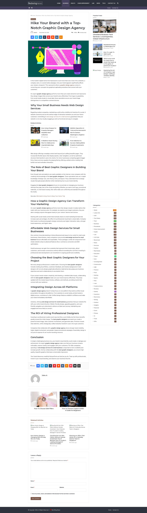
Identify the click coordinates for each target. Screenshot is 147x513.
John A (35, 32)
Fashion (96, 248)
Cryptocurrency (98, 286)
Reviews (96, 288)
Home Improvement (83, 3)
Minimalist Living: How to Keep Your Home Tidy (50, 196)
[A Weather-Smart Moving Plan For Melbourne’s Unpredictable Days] (35, 143)
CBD (95, 267)
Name (33, 481)
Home (58, 3)
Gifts (95, 321)
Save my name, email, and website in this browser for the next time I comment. (53, 493)
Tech (103, 3)
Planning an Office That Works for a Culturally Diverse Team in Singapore (77, 438)
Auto (95, 259)
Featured (96, 307)
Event (95, 310)
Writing (96, 299)
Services (96, 245)
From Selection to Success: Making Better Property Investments (77, 143)
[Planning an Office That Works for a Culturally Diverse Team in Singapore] (77, 429)
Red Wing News (56, 510)
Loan (95, 283)
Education (96, 253)
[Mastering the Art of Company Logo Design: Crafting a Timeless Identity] (97, 133)
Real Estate (97, 250)
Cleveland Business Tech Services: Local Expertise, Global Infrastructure (103, 37)
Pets (95, 280)
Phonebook (97, 226)
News (98, 3)
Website (62, 487)
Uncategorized (98, 261)
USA (95, 215)
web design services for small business (58, 116)
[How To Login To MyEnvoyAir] (97, 53)
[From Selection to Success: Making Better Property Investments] (64, 143)
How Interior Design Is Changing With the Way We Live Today (38, 437)
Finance (96, 269)
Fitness (96, 313)
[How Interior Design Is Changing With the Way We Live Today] (39, 429)
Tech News (97, 218)
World (95, 210)
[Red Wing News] (35, 3)
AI (94, 316)
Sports (96, 278)
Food (95, 272)
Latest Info (97, 213)
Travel (95, 256)
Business (65, 3)
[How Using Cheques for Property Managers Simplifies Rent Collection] (35, 130)
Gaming (96, 275)
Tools (95, 318)
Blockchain (97, 240)
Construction (97, 264)
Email (33, 487)
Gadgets (96, 305)
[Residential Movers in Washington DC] (97, 47)
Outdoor (96, 302)
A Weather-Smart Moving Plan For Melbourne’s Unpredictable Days (49, 143)
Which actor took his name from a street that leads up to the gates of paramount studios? (110, 62)
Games (96, 291)
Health (73, 3)
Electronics (97, 297)
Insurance (96, 294)
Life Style (96, 237)
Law (93, 3)
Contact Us (111, 3)
